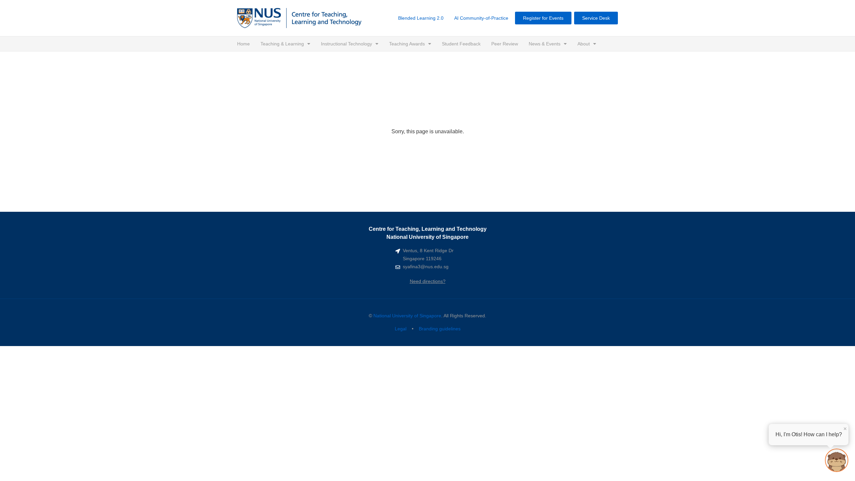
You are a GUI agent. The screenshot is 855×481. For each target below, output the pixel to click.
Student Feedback (461, 43)
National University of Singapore (407, 315)
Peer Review (504, 43)
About (583, 43)
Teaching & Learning (282, 43)
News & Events (544, 43)
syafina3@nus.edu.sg (426, 266)
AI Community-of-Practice (481, 18)
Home (243, 43)
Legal (400, 328)
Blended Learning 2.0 (421, 18)
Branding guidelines (440, 328)
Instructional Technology (346, 43)
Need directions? (428, 281)
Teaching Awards (407, 43)
